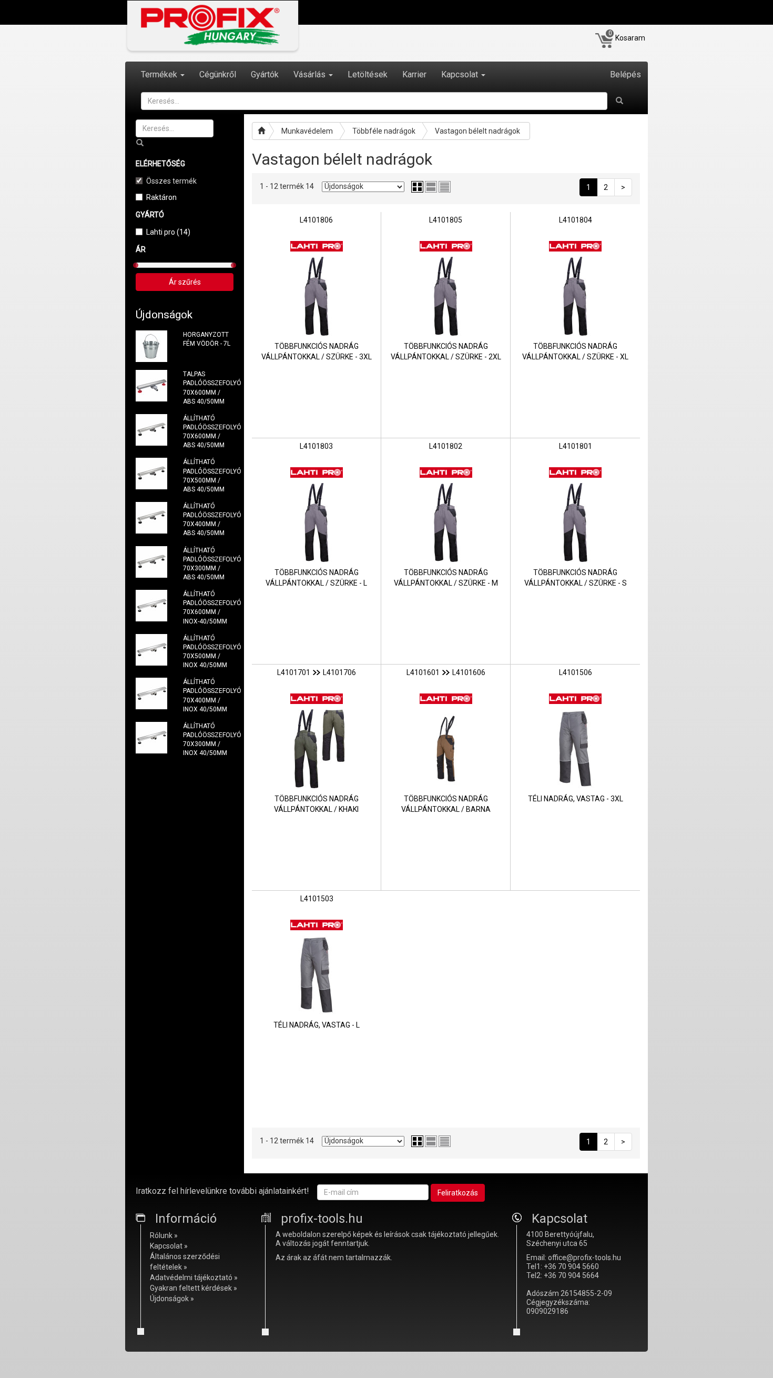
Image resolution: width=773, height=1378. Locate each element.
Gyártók (265, 74)
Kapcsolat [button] (460, 74)
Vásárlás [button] (310, 74)
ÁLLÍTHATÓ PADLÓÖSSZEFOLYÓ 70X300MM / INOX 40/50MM (208, 739)
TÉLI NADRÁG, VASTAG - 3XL (575, 798)
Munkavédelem (307, 131)
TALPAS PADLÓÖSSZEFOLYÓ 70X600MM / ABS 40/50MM (208, 387)
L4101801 (575, 446)
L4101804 (575, 220)
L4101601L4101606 (445, 672)
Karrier (414, 74)
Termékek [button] (160, 74)
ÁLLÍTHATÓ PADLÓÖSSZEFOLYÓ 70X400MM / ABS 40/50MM (208, 519)
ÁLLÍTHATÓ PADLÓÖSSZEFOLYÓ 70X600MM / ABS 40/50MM (208, 432)
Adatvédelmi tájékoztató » (194, 1277)
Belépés (625, 74)
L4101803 (316, 446)
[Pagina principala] (260, 131)
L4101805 (445, 220)
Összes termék (171, 181)
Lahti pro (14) (168, 232)
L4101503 (316, 898)
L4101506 (575, 672)
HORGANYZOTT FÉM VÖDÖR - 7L (206, 339)
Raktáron (161, 197)
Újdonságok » (172, 1298)
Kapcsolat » (169, 1246)
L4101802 (445, 446)
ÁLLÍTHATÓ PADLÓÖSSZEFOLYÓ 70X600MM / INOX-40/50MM (208, 607)
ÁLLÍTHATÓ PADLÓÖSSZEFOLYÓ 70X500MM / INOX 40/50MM (208, 652)
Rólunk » (164, 1235)
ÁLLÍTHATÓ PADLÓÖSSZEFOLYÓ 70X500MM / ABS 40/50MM (208, 475)
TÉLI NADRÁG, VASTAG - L (316, 1025)
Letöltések (368, 74)
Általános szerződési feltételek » (185, 1261)
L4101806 (316, 220)
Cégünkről (217, 74)
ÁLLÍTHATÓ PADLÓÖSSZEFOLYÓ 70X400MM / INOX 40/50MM (208, 695)
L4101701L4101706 (316, 672)
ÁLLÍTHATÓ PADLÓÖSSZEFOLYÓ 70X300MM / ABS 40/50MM (208, 564)
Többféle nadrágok (383, 131)
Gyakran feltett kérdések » (193, 1288)
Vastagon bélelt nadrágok (477, 131)
